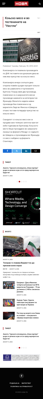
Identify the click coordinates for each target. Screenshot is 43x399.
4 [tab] (24, 181)
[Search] (39, 3)
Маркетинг (26, 383)
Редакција (14, 383)
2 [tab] (19, 181)
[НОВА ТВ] (21, 3)
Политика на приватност (21, 386)
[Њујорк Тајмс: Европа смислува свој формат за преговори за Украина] (9, 303)
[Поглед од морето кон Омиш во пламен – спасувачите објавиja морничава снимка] (9, 316)
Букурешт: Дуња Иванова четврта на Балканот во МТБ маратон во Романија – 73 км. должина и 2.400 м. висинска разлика (28, 287)
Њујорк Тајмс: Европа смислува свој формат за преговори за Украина (27, 302)
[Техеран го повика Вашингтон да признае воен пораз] (21, 246)
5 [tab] (26, 181)
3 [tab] (22, 181)
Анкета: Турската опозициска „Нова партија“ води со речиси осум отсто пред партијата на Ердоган (21, 170)
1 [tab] (17, 181)
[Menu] (3, 3)
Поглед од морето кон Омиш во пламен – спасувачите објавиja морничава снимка (28, 315)
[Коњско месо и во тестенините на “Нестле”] (21, 50)
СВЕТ (38, 32)
